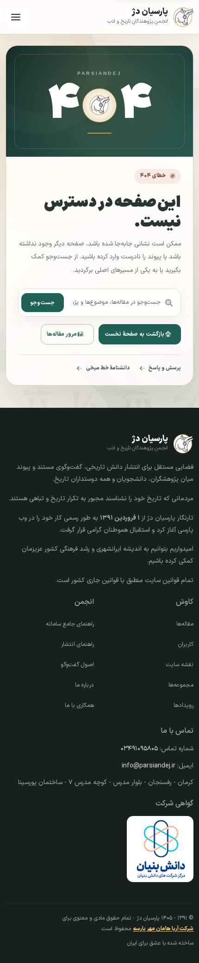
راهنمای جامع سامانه (70, 624)
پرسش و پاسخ (165, 368)
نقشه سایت (179, 665)
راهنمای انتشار (77, 644)
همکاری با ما (79, 705)
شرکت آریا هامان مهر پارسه (163, 929)
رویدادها (183, 705)
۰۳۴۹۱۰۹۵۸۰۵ (139, 749)
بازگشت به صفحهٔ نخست (134, 334)
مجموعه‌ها (180, 685)
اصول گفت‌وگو (77, 665)
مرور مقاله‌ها (62, 334)
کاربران (185, 644)
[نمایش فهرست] (16, 17)
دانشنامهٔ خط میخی (108, 368)
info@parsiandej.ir (148, 766)
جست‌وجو (42, 303)
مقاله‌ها (184, 624)
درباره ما (84, 685)
